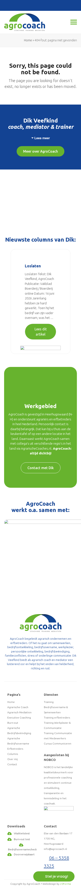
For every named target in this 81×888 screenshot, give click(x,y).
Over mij (12, 759)
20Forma (65, 883)
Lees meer (42, 138)
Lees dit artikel (41, 331)
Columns (12, 753)
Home (28, 40)
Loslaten (33, 266)
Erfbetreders (15, 748)
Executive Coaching (19, 717)
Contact (12, 764)
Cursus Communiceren (57, 743)
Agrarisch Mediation (19, 712)
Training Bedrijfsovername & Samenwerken (56, 707)
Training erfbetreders (57, 717)
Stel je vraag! (56, 876)
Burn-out (12, 722)
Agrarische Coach (17, 707)
